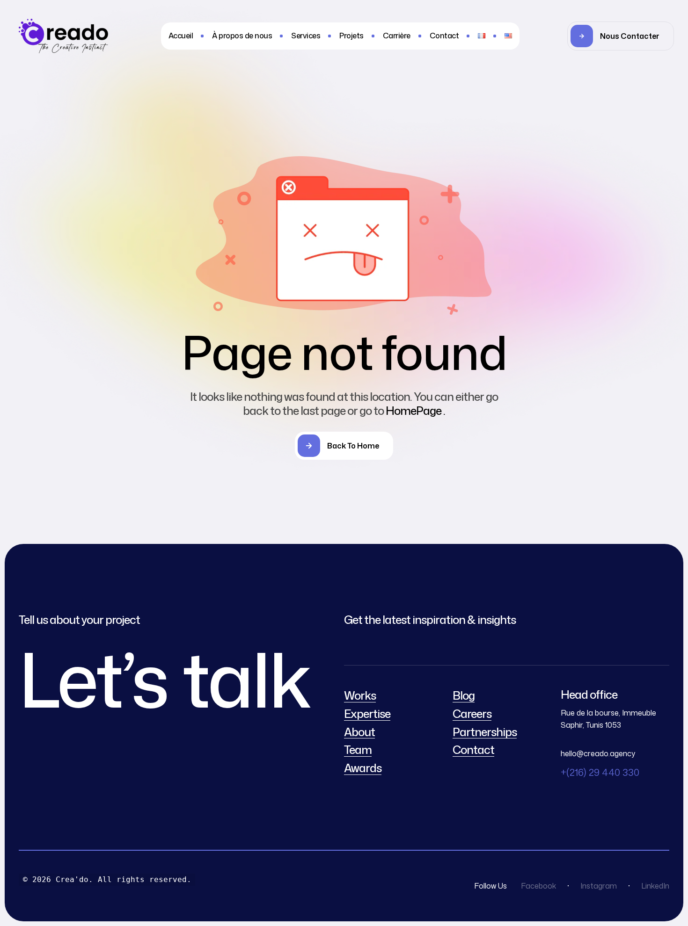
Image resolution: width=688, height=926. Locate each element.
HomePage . (415, 411)
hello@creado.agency (598, 753)
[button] (620, 36)
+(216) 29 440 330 (600, 772)
